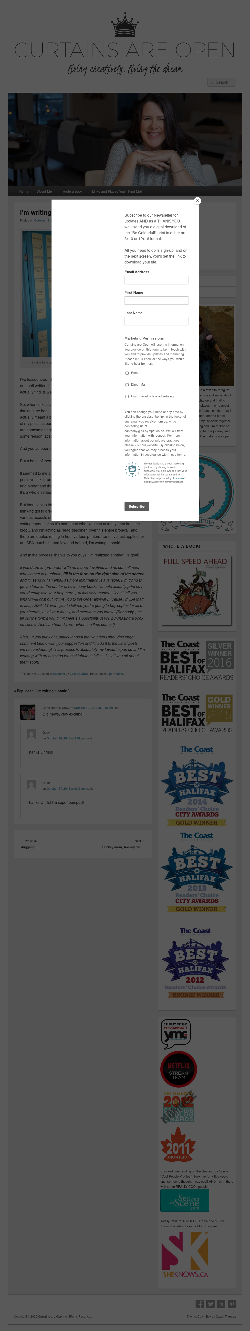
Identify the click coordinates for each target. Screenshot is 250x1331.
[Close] (197, 200)
